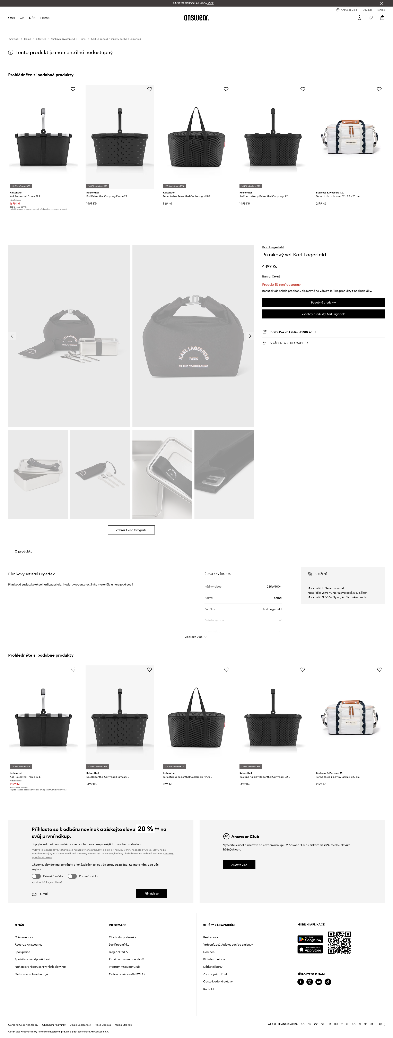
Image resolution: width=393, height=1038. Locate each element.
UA (372, 1024)
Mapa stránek (123, 1024)
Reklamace (210, 937)
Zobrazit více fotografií (131, 530)
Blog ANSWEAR (119, 952)
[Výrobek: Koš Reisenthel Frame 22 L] (43, 137)
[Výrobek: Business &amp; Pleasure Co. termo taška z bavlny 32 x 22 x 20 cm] (349, 137)
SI (360, 1024)
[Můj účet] (359, 17)
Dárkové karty (212, 967)
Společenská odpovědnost (32, 959)
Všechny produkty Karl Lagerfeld (324, 314)
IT (342, 1024)
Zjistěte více (239, 865)
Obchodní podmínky (122, 937)
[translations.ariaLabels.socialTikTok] (327, 982)
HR (329, 1024)
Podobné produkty (323, 302)
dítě (32, 18)
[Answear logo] (196, 17)
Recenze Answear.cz (28, 944)
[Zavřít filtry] (381, 3)
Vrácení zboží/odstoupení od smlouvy (228, 944)
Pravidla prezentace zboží (126, 959)
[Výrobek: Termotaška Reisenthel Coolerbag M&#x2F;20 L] (196, 137)
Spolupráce (22, 952)
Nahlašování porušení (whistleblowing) (40, 967)
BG (303, 1024)
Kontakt (208, 989)
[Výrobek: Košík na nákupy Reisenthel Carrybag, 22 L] (273, 137)
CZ (316, 1024)
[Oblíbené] (370, 17)
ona (11, 18)
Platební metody (214, 959)
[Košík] (382, 17)
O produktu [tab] (23, 551)
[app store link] (310, 949)
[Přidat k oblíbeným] (73, 89)
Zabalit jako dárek (215, 974)
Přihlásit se (152, 893)
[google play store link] (310, 939)
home (45, 18)
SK (365, 1024)
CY (309, 1024)
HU (336, 1024)
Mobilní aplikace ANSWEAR (127, 974)
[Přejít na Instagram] (309, 982)
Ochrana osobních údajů (31, 974)
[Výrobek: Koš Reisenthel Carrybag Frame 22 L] (120, 137)
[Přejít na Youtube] (318, 982)
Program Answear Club (124, 967)
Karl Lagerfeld (273, 247)
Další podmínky (119, 944)
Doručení (209, 952)
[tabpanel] (196, 599)
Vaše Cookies (103, 1024)
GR (322, 1024)
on (22, 18)
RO (354, 1024)
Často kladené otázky (218, 981)
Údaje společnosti (80, 1024)
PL (347, 1024)
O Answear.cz (24, 937)
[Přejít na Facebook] (300, 982)
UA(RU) (381, 1024)
